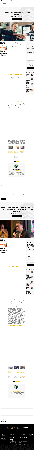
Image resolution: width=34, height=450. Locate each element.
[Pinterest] (17, 19)
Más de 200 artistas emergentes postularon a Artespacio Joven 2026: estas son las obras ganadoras (13, 441)
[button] (9, 5)
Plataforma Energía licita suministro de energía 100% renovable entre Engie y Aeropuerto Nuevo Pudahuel (8, 181)
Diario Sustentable (13, 16)
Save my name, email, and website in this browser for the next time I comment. (11, 196)
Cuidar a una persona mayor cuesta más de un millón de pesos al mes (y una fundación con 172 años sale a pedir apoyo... (23, 441)
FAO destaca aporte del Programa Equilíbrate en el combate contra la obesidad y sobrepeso (16, 152)
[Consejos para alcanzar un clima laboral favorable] (22, 147)
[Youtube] (32, 0)
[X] (31, 0)
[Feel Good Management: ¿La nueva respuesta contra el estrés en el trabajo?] (10, 147)
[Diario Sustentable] (16, 166)
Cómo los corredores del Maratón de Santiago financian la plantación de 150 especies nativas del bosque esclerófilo (23, 445)
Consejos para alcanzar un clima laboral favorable (22, 150)
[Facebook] (29, 0)
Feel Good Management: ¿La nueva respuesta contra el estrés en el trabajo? (10, 151)
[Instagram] (30, 0)
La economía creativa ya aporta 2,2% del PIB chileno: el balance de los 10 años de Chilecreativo (28, 76)
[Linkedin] (21, 19)
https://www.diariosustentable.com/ (16, 170)
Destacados (1, 50)
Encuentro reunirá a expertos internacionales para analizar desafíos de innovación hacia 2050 (25, 181)
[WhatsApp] (19, 19)
